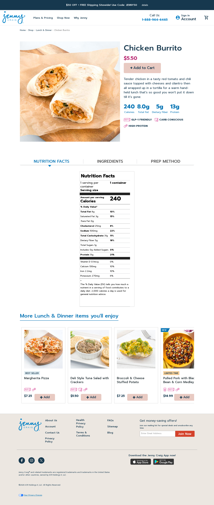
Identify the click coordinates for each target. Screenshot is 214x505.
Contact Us (52, 433)
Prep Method (165, 161)
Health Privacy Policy (81, 423)
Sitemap (112, 426)
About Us (51, 420)
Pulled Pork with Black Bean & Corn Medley (179, 380)
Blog (110, 433)
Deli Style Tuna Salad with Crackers (89, 380)
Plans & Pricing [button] (43, 18)
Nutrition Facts (51, 161)
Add (45, 397)
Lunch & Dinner (44, 30)
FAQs (110, 420)
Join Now (184, 434)
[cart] (206, 17)
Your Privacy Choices (33, 495)
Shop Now (63, 18)
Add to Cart (142, 67)
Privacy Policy (50, 440)
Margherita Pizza (36, 378)
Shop (31, 30)
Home (23, 30)
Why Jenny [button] (80, 18)
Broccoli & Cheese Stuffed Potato (130, 380)
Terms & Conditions (83, 434)
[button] (186, 17)
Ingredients (110, 161)
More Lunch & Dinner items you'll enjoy (69, 316)
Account (50, 426)
